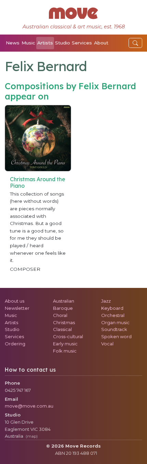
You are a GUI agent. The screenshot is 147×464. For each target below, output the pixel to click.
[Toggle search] (135, 43)
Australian (63, 301)
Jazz (106, 301)
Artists (45, 42)
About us (14, 301)
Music (28, 42)
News (12, 42)
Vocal (107, 343)
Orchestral (112, 315)
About (101, 42)
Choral (60, 315)
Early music (65, 343)
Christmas (64, 322)
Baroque (63, 308)
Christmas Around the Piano (37, 182)
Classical (62, 329)
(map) (32, 436)
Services (82, 42)
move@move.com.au (29, 406)
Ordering (15, 343)
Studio (62, 42)
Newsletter (17, 308)
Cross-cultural (68, 336)
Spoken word (116, 336)
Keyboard (112, 308)
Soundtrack (114, 329)
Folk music (65, 351)
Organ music (115, 322)
